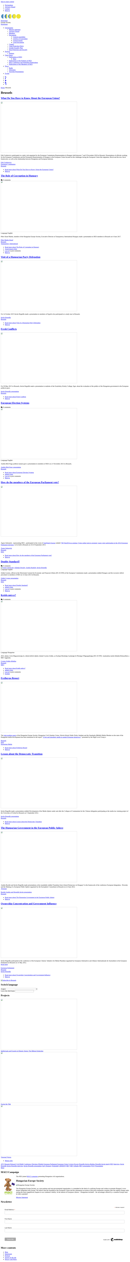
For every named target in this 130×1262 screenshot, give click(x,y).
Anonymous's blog (11, 249)
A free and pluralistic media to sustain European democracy (62, 737)
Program (4, 889)
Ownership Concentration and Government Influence (29, 903)
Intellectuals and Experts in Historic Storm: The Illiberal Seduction (22, 1051)
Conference (27, 1164)
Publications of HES (15, 57)
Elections (35, 1164)
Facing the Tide (6, 1104)
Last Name (8, 1228)
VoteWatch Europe (49, 543)
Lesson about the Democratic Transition (21, 754)
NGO (93, 1166)
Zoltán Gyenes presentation (9, 578)
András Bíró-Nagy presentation (11, 467)
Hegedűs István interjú (102, 1164)
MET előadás (74, 1166)
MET (2, 665)
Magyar (7, 10)
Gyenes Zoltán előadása (8, 661)
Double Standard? (10, 561)
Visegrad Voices (6, 1157)
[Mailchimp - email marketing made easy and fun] (113, 1241)
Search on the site (10, 1257)
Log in (7, 251)
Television (12, 70)
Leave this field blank (8, 991)
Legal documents (18, 42)
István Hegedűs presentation (10, 391)
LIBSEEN (62, 1166)
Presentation (99, 1166)
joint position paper (9, 735)
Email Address (10, 1210)
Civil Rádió (20, 1164)
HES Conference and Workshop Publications (23, 62)
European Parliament (7, 968)
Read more (29, 169)
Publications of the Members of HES (20, 64)
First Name (8, 1219)
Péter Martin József (7, 240)
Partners (11, 53)
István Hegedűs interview (15, 1166)
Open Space (9, 55)
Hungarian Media (6, 744)
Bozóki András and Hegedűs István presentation (16, 892)
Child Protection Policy (16, 46)
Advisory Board (10, 7)
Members (12, 33)
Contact (7, 9)
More (2, 1168)
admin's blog (9, 474)
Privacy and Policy (11, 1259)
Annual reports (18, 40)
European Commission (8, 164)
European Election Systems (15, 403)
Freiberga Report (10, 678)
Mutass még (9, 1161)
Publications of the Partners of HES (20, 61)
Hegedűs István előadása (87, 1164)
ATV (2, 1164)
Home (3, 88)
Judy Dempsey (47, 1166)
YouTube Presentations (16, 72)
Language (4, 233)
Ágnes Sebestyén (6, 548)
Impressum (8, 1254)
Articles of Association (20, 39)
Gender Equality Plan (16, 48)
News (7, 66)
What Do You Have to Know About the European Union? (30, 98)
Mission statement (14, 29)
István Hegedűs (6, 317)
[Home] (11, 19)
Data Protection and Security (18, 50)
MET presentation (85, 1166)
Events (7, 73)
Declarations (9, 5)
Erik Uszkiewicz (6, 162)
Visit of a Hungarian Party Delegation (20, 257)
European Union (62, 1164)
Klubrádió (55, 1166)
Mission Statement (22, 1197)
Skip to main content (7, 2)
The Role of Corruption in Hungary (19, 175)
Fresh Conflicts (9, 329)
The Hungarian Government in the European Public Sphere (32, 828)
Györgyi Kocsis (73, 1164)
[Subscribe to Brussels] (8, 980)
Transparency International (9, 244)
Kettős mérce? (8, 595)
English (7, 674)
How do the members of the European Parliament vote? (30, 482)
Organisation (9, 28)
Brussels (3, 166)
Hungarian (4, 21)
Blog (14, 59)
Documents (12, 35)
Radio (11, 68)
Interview (117, 1164)
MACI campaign (32, 1176)
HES (2, 552)
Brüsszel (13, 1164)
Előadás (40, 1164)
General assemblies (19, 37)
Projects (7, 51)
